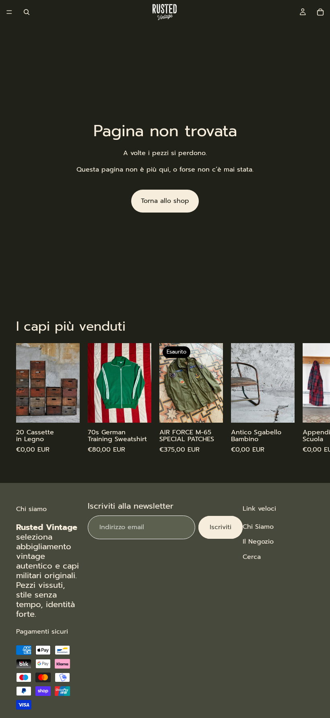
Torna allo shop (165, 201)
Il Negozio (258, 542)
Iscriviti (220, 527)
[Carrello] (320, 12)
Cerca (252, 557)
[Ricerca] (26, 12)
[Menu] (9, 12)
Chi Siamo (258, 527)
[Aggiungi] (67, 410)
